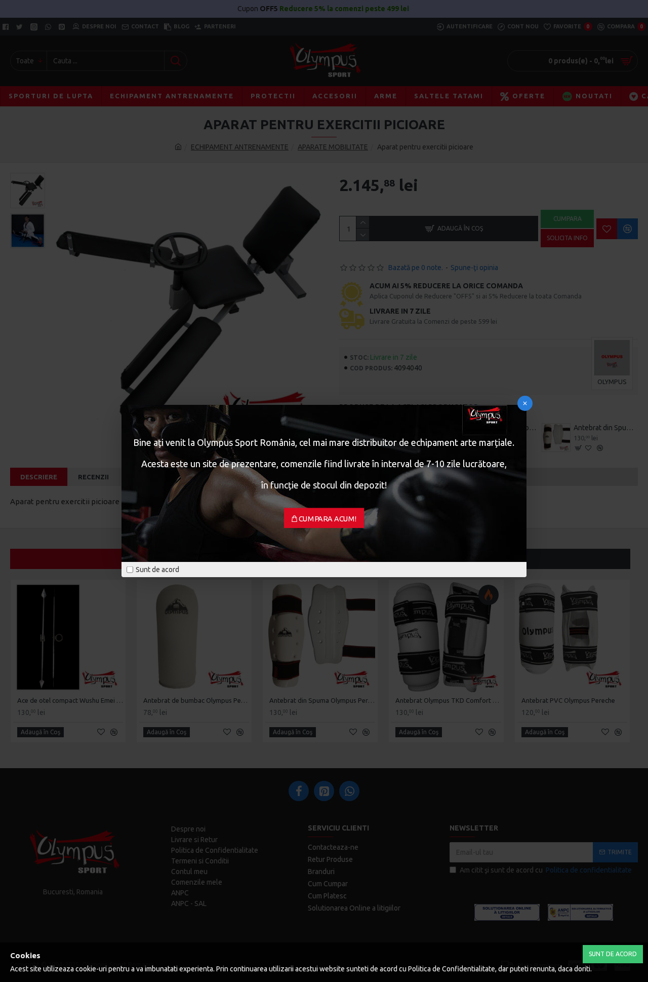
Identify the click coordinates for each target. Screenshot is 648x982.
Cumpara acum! (328, 519)
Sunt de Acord (613, 954)
